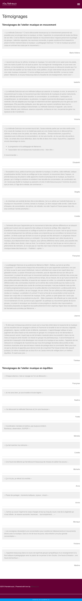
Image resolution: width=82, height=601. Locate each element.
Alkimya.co (35, 586)
